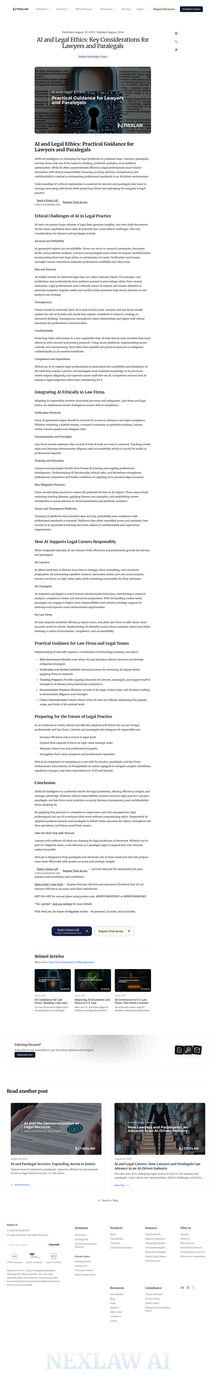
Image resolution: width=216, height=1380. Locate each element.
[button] (43, 9)
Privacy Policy (152, 1298)
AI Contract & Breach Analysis (86, 1245)
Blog (112, 1298)
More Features (152, 1260)
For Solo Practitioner (191, 1247)
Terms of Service (154, 1294)
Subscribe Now (25, 1054)
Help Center (116, 1312)
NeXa (113, 1234)
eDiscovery (80, 1235)
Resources (107, 9)
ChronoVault (116, 1238)
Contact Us (115, 1316)
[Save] (176, 33)
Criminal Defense (84, 1270)
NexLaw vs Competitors (193, 1256)
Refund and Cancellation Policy (158, 1309)
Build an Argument (155, 1238)
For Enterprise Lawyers (192, 1252)
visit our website (62, 903)
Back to (110, 1200)
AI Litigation (81, 1239)
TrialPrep (115, 1243)
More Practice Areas (85, 1274)
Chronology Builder (155, 1243)
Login (139, 9)
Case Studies (116, 1294)
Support (114, 1307)
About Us (185, 1238)
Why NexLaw (84, 9)
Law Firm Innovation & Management (71, 962)
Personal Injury (83, 1261)
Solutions (41, 9)
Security (184, 1234)
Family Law (81, 1265)
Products (61, 9)
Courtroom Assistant (121, 1247)
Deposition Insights (155, 1252)
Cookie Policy (152, 1303)
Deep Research (153, 1234)
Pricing (126, 9)
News (113, 1303)
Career (113, 1320)
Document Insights (155, 1247)
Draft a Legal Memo (155, 1256)
